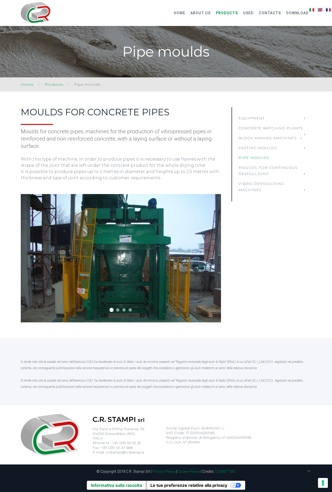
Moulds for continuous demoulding (268, 170)
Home (179, 13)
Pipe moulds (253, 157)
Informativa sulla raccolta (116, 485)
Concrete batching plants (270, 128)
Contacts (270, 13)
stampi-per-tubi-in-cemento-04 (130, 310)
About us (200, 13)
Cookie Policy (189, 471)
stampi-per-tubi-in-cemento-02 (118, 310)
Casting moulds (257, 147)
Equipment (251, 118)
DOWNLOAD (297, 13)
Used (248, 13)
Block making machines (267, 138)
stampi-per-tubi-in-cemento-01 (111, 310)
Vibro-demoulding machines (261, 186)
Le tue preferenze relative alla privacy (188, 485)
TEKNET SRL (225, 471)
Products (227, 13)
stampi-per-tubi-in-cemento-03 (124, 310)
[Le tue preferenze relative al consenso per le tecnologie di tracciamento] (323, 483)
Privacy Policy (163, 471)
